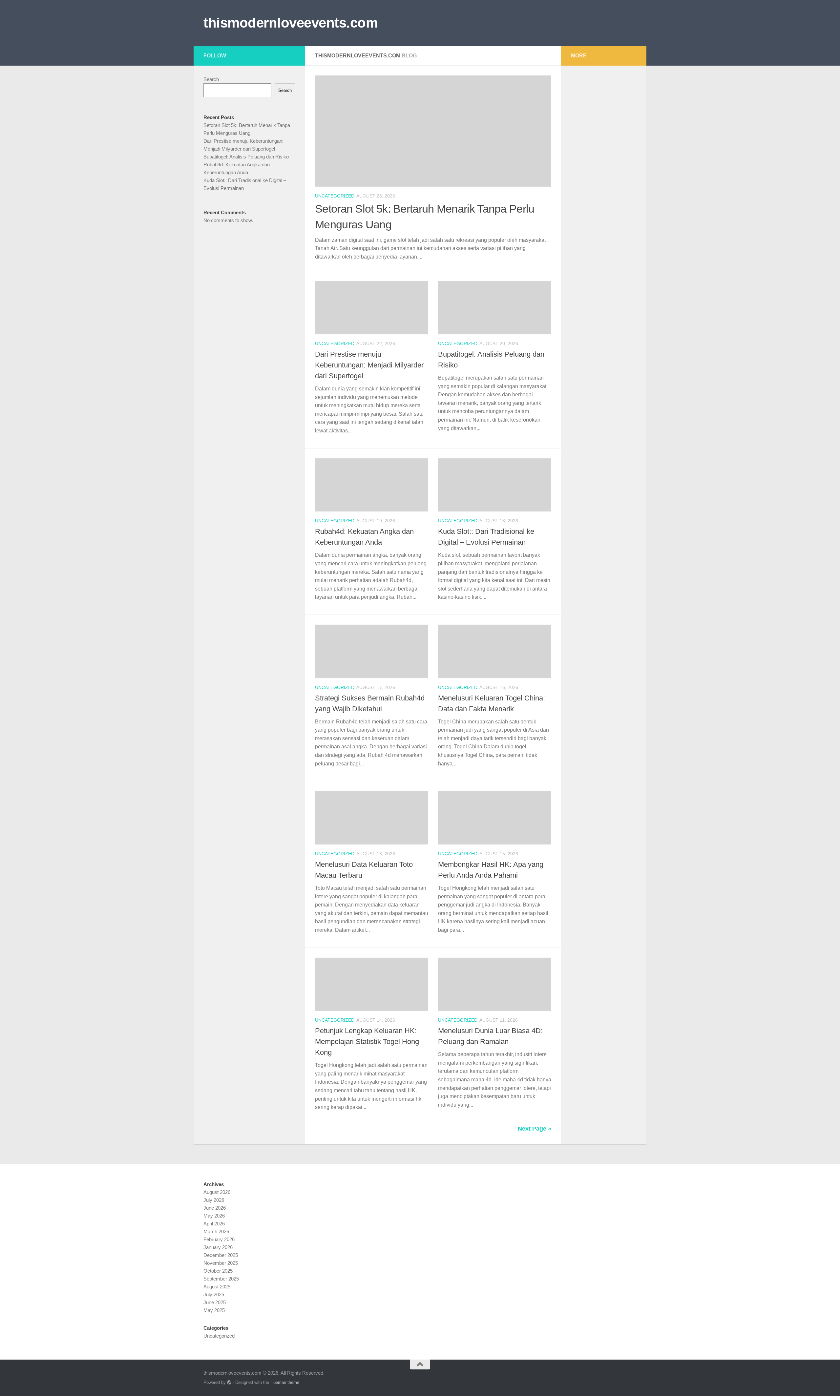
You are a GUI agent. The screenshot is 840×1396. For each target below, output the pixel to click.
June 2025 (214, 1302)
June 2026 (214, 1208)
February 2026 (219, 1239)
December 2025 (220, 1255)
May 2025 (214, 1310)
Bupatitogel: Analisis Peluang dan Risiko (246, 156)
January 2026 (218, 1247)
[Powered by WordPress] (229, 1382)
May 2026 (214, 1216)
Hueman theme (284, 1382)
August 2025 (216, 1286)
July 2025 (213, 1294)
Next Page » (534, 1128)
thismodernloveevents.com (290, 23)
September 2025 (221, 1278)
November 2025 (220, 1263)
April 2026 (214, 1223)
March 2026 (216, 1231)
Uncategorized (334, 195)
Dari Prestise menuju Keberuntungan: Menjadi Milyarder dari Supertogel (369, 365)
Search (211, 79)
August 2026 (216, 1192)
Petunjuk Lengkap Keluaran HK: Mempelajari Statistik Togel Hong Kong (367, 1041)
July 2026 (213, 1200)
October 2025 (218, 1271)
